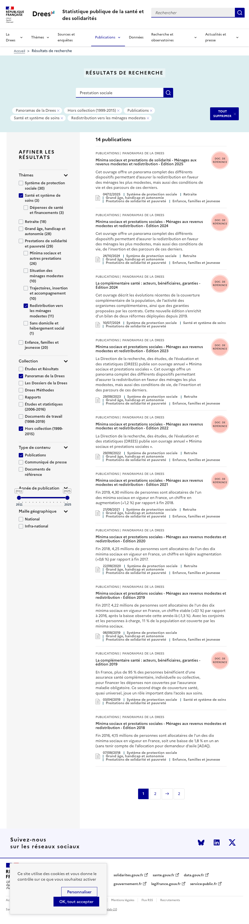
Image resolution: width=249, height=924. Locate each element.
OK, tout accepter (76, 902)
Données (136, 37)
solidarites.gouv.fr (128, 875)
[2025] (67, 498)
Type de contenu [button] (35, 447)
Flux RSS (147, 900)
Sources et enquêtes (66, 37)
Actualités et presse (215, 37)
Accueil (19, 51)
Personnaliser (79, 892)
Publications (105, 37)
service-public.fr (203, 884)
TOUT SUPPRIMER (222, 113)
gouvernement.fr (128, 884)
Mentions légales (122, 900)
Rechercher (240, 13)
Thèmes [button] (26, 175)
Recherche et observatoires (162, 37)
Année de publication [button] (39, 488)
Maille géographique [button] (37, 511)
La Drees (10, 37)
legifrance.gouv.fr (166, 884)
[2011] (19, 498)
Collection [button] (28, 361)
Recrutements (170, 900)
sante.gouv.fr (163, 875)
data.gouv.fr (194, 875)
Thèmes (37, 37)
